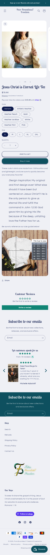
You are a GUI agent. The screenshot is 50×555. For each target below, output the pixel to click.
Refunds (8, 435)
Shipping (5, 95)
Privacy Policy (10, 446)
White (27, 119)
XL (28, 134)
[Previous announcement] (4, 3)
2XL (36, 134)
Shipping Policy (11, 440)
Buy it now (25, 161)
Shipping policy (26, 548)
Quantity (5, 140)
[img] (25, 353)
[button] (5, 11)
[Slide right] (30, 81)
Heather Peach (10, 114)
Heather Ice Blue (11, 119)
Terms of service (41, 544)
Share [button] (7, 280)
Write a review (25, 307)
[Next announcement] (45, 3)
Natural (7, 109)
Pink (23, 125)
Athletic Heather (24, 109)
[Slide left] (19, 81)
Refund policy (16, 544)
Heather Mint (10, 125)
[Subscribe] (42, 338)
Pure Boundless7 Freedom (23, 541)
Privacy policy (28, 544)
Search (8, 429)
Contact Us (9, 451)
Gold (25, 114)
